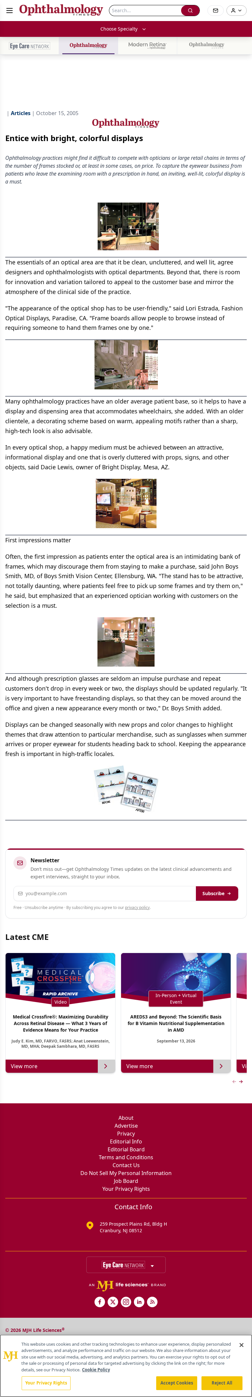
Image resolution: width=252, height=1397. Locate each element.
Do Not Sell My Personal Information (126, 1173)
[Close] (241, 1345)
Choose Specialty (118, 29)
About (126, 1117)
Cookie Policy (96, 1370)
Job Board (126, 1181)
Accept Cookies (176, 1383)
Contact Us (126, 1165)
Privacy (126, 1133)
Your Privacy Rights (126, 1188)
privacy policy (137, 907)
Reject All (222, 1383)
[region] (126, 1366)
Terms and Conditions (126, 1157)
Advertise (126, 1125)
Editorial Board (126, 1149)
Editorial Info (126, 1141)
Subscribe (213, 893)
